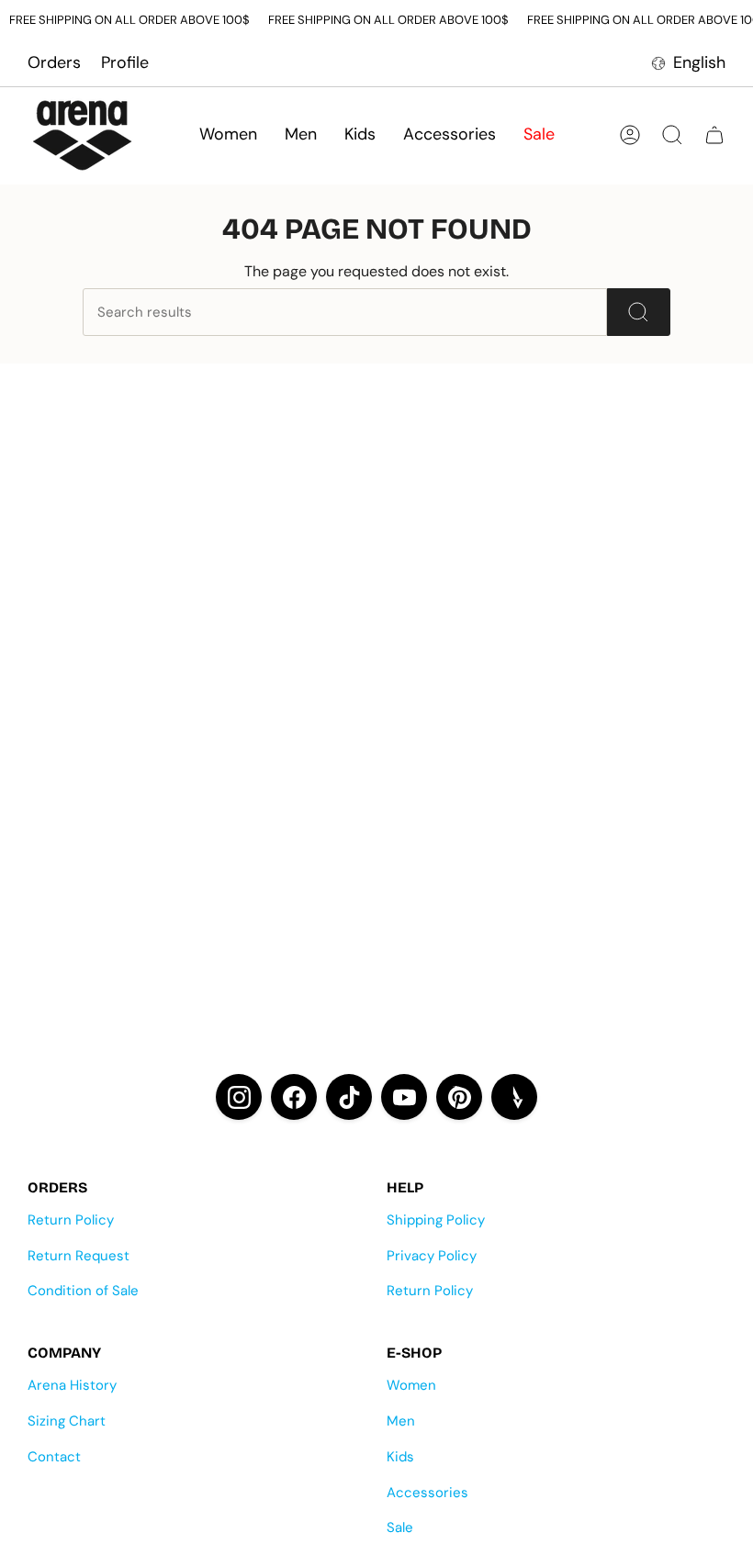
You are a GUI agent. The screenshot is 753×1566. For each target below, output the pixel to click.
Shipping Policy (436, 1220)
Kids (400, 1457)
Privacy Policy (432, 1256)
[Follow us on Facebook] (294, 1097)
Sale (400, 1527)
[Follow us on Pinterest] (459, 1097)
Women (411, 1385)
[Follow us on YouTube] (404, 1097)
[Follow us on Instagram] (239, 1097)
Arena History (72, 1385)
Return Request (78, 1256)
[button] (228, 135)
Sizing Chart (67, 1421)
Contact (54, 1457)
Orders (54, 62)
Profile (125, 62)
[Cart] (714, 135)
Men (401, 1421)
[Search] (638, 312)
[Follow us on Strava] (514, 1097)
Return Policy (71, 1220)
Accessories (427, 1492)
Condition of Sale (83, 1290)
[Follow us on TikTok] (349, 1097)
